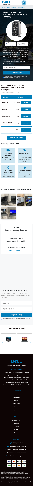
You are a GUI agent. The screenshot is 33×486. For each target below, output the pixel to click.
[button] (3, 342)
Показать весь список (16, 138)
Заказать (25, 102)
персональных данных (15, 77)
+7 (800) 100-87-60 (16, 250)
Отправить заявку (16, 72)
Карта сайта (28, 482)
